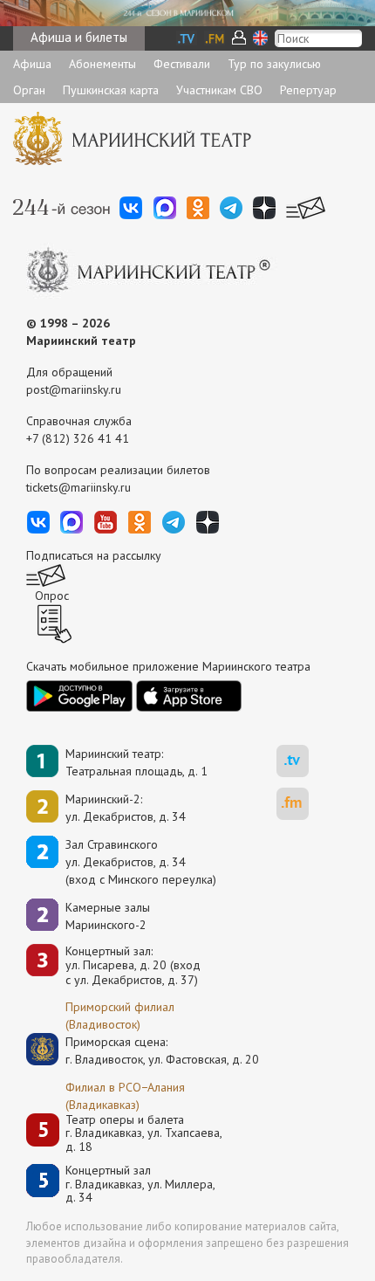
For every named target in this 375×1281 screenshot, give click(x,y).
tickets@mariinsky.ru (78, 487)
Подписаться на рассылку (93, 555)
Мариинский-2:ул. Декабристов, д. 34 (125, 807)
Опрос (52, 595)
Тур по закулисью (274, 64)
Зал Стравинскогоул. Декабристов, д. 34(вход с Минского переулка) (140, 862)
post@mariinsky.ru (73, 389)
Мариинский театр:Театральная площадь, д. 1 (136, 762)
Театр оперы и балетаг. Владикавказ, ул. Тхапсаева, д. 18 (143, 1133)
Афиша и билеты (79, 37)
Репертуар (308, 90)
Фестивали (181, 64)
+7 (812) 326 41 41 (77, 438)
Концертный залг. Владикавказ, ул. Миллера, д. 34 (140, 1184)
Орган (29, 90)
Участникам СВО (219, 90)
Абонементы (102, 64)
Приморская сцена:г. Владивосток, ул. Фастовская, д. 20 (143, 1050)
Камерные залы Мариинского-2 (107, 916)
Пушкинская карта (111, 90)
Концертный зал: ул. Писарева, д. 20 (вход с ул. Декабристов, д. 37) (133, 966)
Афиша (32, 64)
